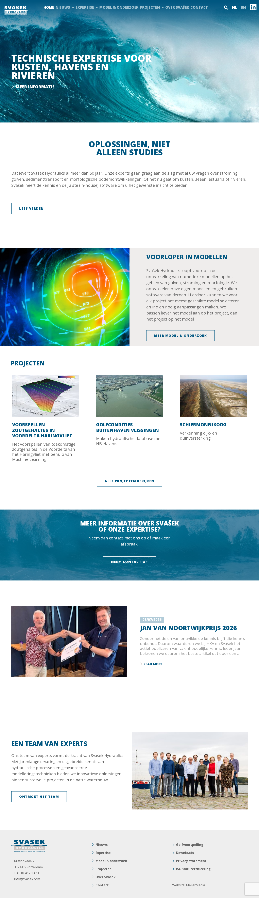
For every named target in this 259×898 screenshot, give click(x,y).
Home (49, 7)
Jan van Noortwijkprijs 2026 (188, 628)
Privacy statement (191, 861)
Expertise (85, 7)
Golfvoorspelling (189, 844)
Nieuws (63, 7)
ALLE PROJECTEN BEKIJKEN (129, 481)
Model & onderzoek (118, 7)
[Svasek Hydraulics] (15, 10)
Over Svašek (177, 7)
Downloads (185, 853)
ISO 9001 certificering (193, 869)
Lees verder (31, 208)
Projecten (150, 7)
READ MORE (152, 664)
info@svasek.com (27, 879)
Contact (199, 7)
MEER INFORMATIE (35, 86)
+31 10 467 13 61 (26, 873)
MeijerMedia (195, 885)
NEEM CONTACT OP (129, 561)
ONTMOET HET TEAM (39, 796)
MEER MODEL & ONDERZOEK (180, 335)
